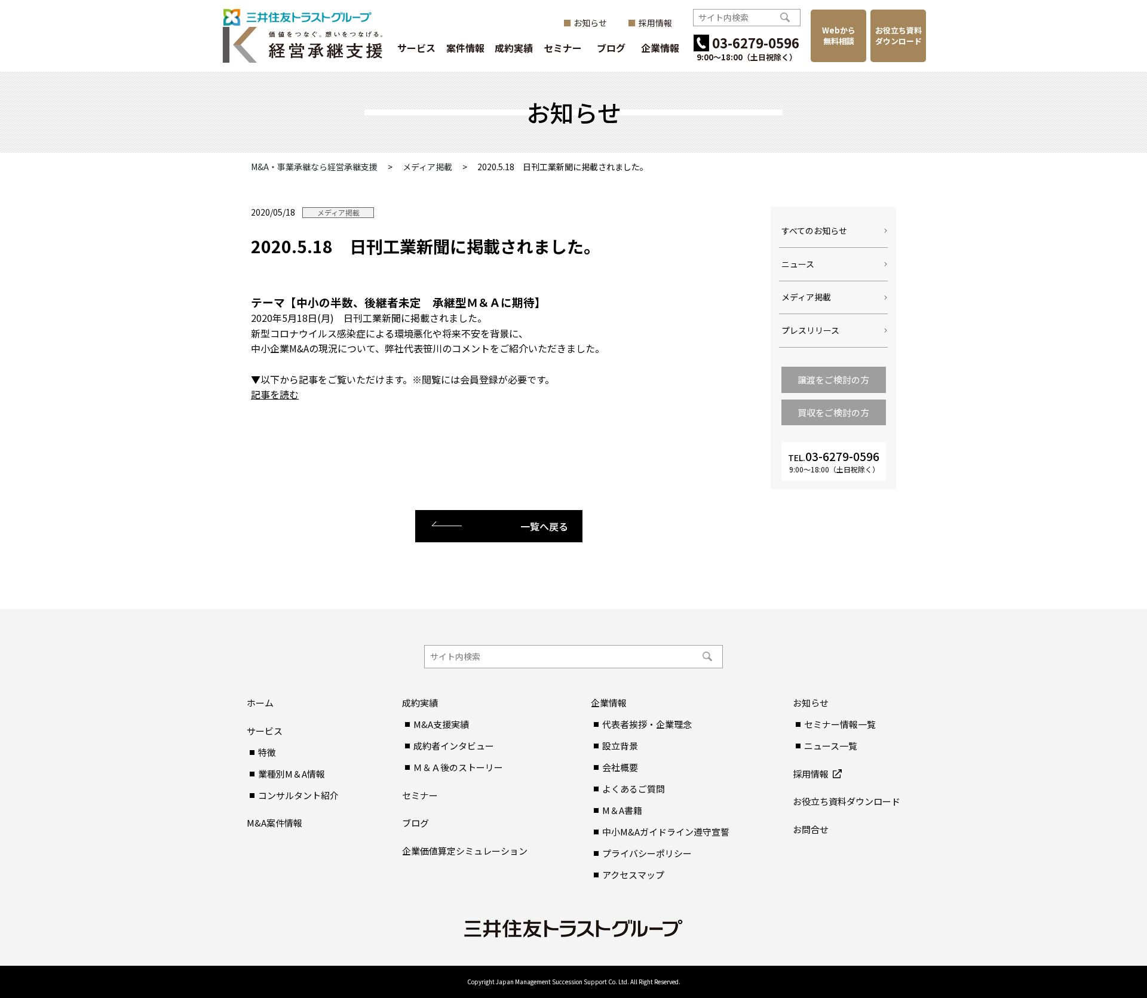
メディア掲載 (338, 212)
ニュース (797, 264)
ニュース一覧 (830, 745)
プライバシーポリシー (647, 853)
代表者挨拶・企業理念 (647, 724)
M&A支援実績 (441, 724)
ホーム (260, 702)
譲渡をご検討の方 (833, 379)
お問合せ (811, 829)
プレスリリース (810, 330)
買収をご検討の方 (833, 412)
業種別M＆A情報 (291, 773)
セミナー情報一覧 (840, 724)
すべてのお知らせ (814, 231)
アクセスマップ (633, 874)
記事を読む (275, 394)
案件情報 (465, 47)
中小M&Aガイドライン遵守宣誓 (665, 831)
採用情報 (655, 23)
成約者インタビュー (453, 745)
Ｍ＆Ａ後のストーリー (458, 767)
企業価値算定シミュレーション (465, 851)
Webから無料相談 (838, 35)
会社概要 (620, 767)
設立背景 (620, 745)
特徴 (267, 752)
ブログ (611, 47)
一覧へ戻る (544, 526)
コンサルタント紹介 (298, 795)
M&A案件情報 (274, 822)
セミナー (563, 47)
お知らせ (590, 23)
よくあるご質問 (633, 788)
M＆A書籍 (622, 810)
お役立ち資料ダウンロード (898, 35)
